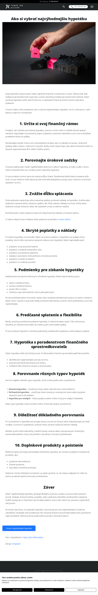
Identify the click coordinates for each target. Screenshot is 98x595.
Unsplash (16, 543)
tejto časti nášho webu (33, 537)
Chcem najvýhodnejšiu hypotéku (19, 528)
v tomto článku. (64, 219)
